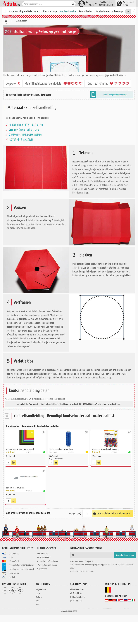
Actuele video (78, 589)
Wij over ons (41, 589)
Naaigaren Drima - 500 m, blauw (24, 130)
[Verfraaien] (102, 317)
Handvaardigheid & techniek (24, 11)
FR (133, 11)
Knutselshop (50, 11)
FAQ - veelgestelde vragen (47, 564)
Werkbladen (85, 11)
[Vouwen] (102, 222)
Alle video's (77, 593)
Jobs (38, 593)
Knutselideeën (68, 11)
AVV (37, 600)
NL (128, 11)
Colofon (39, 597)
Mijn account (42, 568)
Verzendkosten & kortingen (47, 561)
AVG (37, 604)
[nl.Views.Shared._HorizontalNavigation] (6, 21)
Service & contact (106, 4)
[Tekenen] (36, 167)
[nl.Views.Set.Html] (44, 432)
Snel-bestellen (106, 2)
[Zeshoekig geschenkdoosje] (69, 48)
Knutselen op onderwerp (109, 11)
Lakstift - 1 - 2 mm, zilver (21, 139)
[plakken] (36, 269)
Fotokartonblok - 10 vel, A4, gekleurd (26, 125)
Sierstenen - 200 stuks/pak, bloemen (25, 135)
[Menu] (4, 11)
